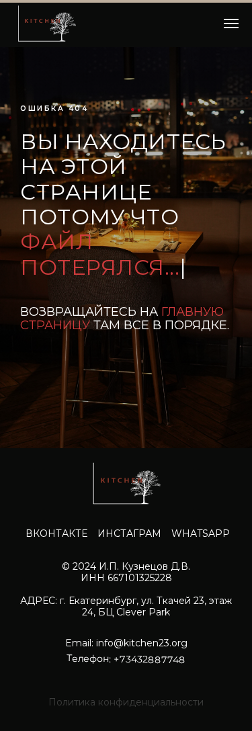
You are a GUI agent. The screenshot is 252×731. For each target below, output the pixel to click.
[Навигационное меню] (231, 23)
